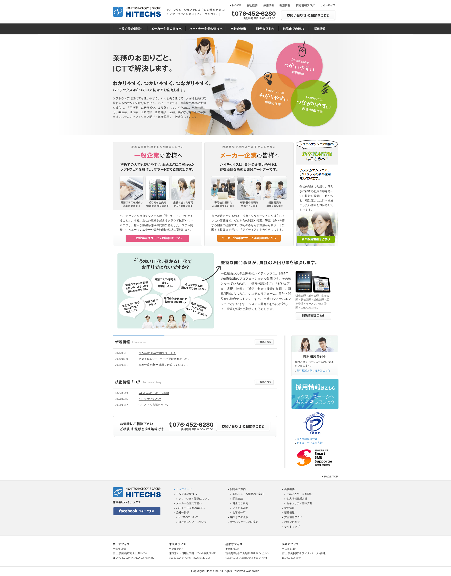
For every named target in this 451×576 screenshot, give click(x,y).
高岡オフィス (290, 544)
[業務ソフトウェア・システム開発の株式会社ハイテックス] (137, 12)
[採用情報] (268, 5)
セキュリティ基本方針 (310, 443)
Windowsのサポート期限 (154, 393)
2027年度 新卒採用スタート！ (157, 353)
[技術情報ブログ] (305, 5)
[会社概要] (252, 5)
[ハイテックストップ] (236, 5)
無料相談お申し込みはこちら (313, 370)
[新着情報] (285, 5)
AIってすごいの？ (150, 399)
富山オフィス (121, 544)
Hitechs (209, 571)
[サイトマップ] (327, 5)
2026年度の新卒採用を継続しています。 (164, 364)
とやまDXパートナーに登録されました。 (165, 359)
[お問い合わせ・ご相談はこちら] (308, 16)
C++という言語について (154, 405)
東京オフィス (177, 544)
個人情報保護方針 (307, 439)
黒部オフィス (234, 544)
